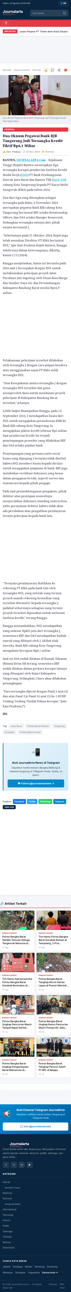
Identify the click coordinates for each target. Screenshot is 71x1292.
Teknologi (8, 1214)
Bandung (39, 1266)
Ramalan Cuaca (12, 1187)
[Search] (64, 13)
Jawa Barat (16, 726)
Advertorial (8, 1247)
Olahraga (7, 1231)
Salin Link (9, 807)
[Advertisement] (35, 49)
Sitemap (53, 1284)
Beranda (7, 70)
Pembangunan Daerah (38, 726)
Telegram (59, 801)
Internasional (9, 1209)
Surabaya (18, 1266)
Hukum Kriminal (22, 70)
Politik (6, 1225)
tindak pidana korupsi (30, 732)
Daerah (6, 1182)
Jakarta (6, 1266)
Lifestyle (7, 1236)
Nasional (7, 1192)
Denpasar (20, 1272)
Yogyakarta (34, 1272)
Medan (28, 1266)
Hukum (6, 1220)
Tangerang (59, 726)
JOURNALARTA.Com (31, 160)
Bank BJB (59, 180)
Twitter (32, 801)
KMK (24, 175)
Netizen (7, 1242)
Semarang (52, 1266)
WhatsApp (45, 801)
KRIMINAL (9, 129)
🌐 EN (63, 3)
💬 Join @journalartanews (35, 1126)
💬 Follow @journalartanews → (36, 783)
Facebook (19, 801)
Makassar (8, 1272)
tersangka (9, 732)
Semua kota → (50, 1272)
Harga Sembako (13, 1204)
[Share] (59, 70)
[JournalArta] (13, 12)
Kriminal (37, 70)
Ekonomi (7, 1198)
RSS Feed (62, 1286)
